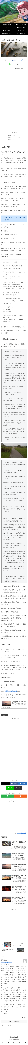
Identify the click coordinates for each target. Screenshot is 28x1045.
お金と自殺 (12, 135)
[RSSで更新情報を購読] (20, 796)
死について (5, 715)
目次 (12, 132)
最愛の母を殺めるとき (14, 137)
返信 (25, 1017)
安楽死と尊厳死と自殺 (11, 691)
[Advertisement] (14, 84)
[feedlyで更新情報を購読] (7, 796)
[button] (18, 63)
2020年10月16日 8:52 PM (6, 962)
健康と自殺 (12, 140)
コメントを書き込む (14, 1021)
